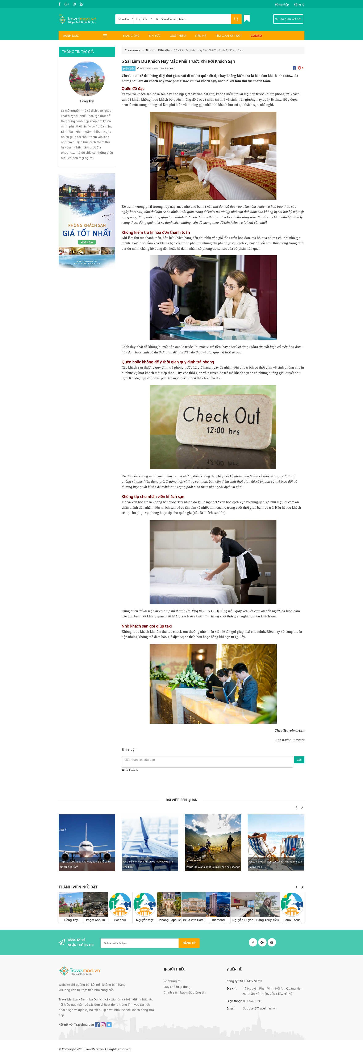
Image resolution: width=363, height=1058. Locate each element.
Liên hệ (200, 36)
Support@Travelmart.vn (260, 1008)
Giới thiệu (178, 36)
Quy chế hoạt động (177, 987)
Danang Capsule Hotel (169, 920)
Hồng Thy (71, 920)
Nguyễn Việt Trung (144, 920)
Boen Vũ (120, 920)
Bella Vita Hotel (193, 920)
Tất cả (281, 807)
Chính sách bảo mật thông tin (185, 992)
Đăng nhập (282, 4)
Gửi (299, 760)
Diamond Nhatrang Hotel (218, 920)
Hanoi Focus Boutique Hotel (291, 920)
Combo (256, 36)
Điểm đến (123, 19)
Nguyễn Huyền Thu (242, 920)
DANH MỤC (71, 36)
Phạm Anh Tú (95, 920)
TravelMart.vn (94, 1049)
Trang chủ (131, 36)
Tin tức (154, 36)
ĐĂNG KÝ (189, 943)
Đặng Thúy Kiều (267, 920)
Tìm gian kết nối (228, 36)
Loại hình (141, 19)
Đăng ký (299, 4)
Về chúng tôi (172, 981)
